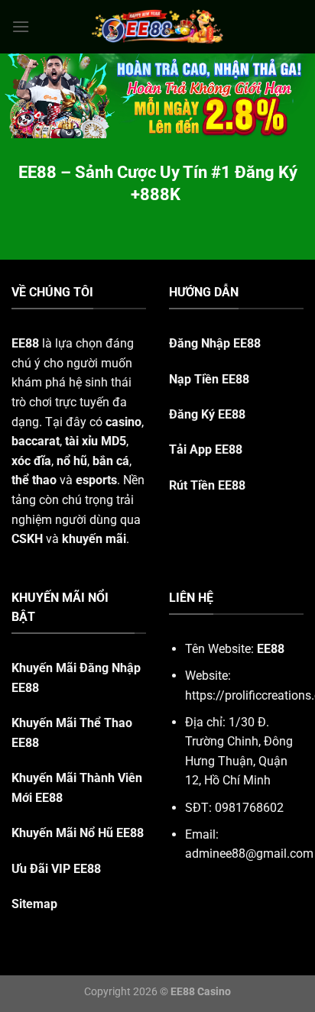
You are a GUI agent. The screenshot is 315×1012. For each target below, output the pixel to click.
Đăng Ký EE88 (207, 414)
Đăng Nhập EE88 (215, 343)
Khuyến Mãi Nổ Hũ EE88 (77, 833)
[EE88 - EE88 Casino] (157, 26)
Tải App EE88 (205, 449)
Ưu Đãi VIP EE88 (56, 869)
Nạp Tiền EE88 (209, 379)
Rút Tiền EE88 (207, 485)
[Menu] (20, 26)
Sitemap (34, 904)
